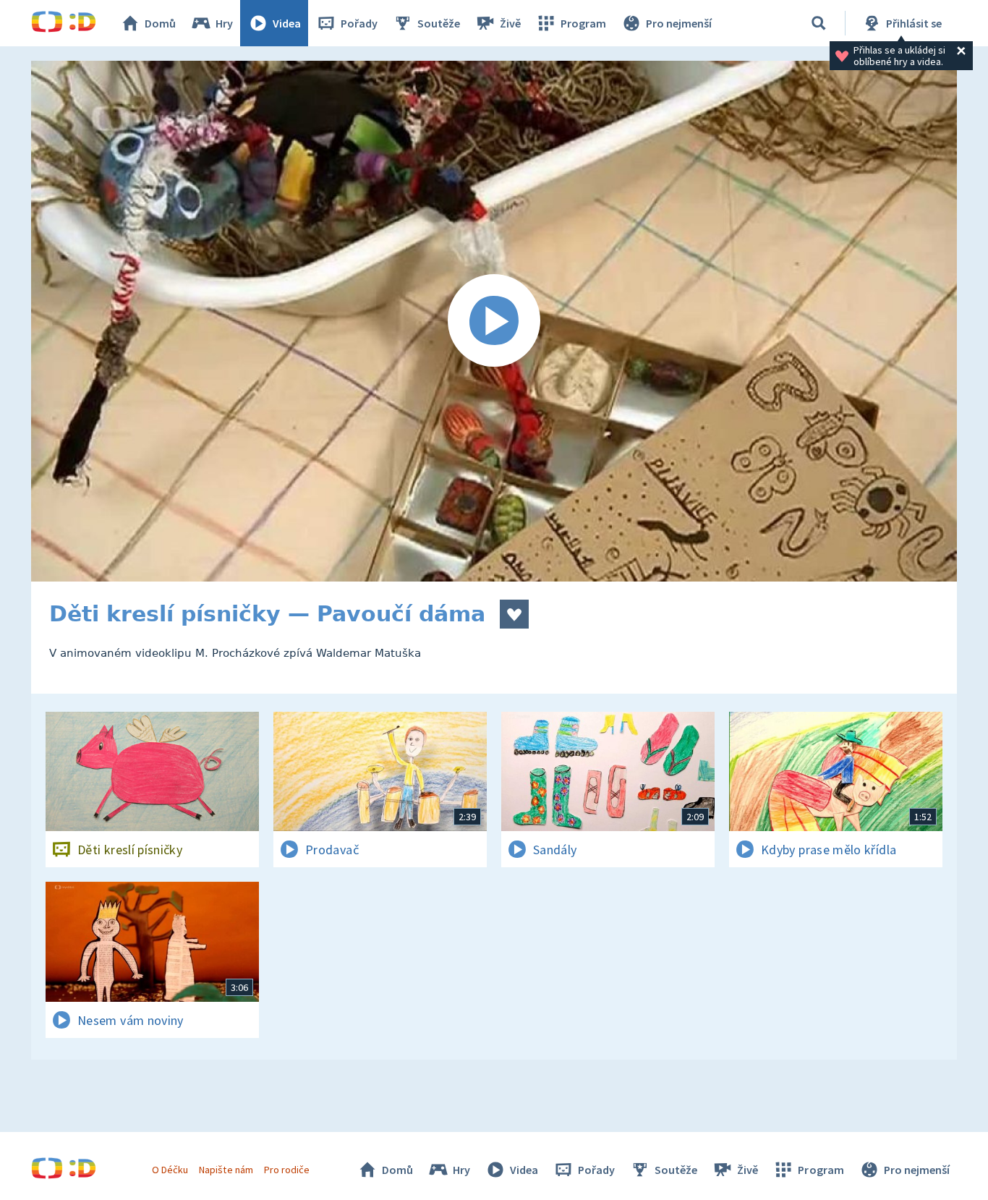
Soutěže (438, 23)
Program (583, 23)
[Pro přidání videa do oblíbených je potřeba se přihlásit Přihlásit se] (514, 614)
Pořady (359, 23)
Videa (287, 23)
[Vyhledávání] (819, 23)
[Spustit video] (494, 321)
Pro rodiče (287, 1169)
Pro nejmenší (679, 23)
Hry (224, 23)
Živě (510, 23)
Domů (160, 23)
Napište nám (225, 1169)
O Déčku (170, 1169)
